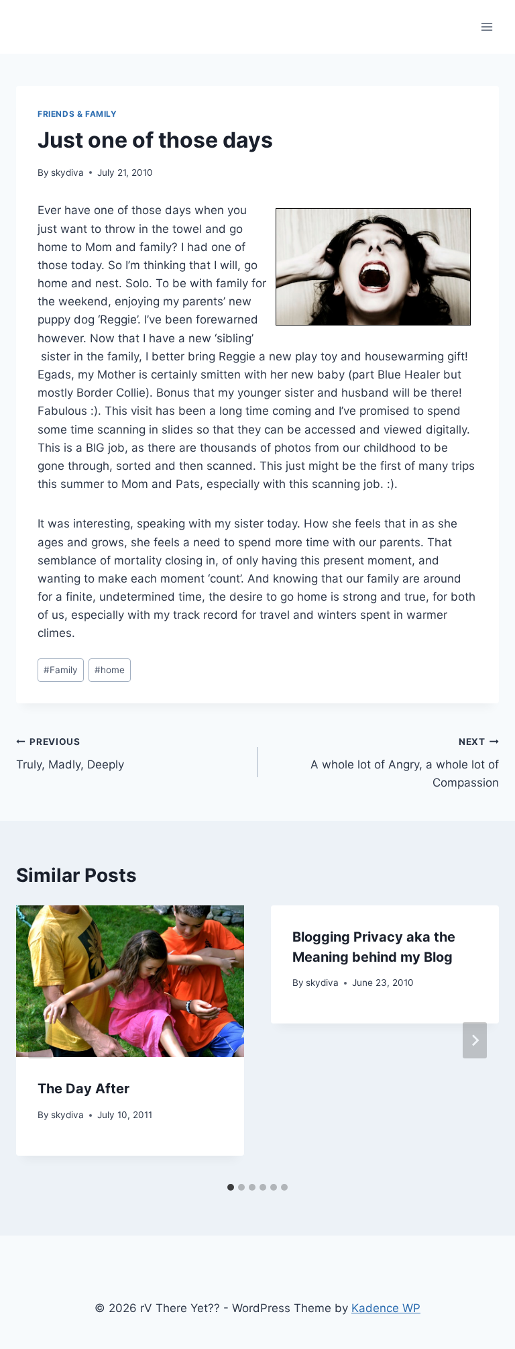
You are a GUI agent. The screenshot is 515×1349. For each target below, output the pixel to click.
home (110, 669)
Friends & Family (77, 114)
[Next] (475, 1040)
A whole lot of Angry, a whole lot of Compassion (404, 763)
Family (61, 669)
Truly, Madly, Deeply (70, 754)
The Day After (83, 1089)
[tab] (230, 1187)
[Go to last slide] (40, 1040)
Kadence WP (385, 1308)
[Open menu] (486, 26)
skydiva (67, 172)
